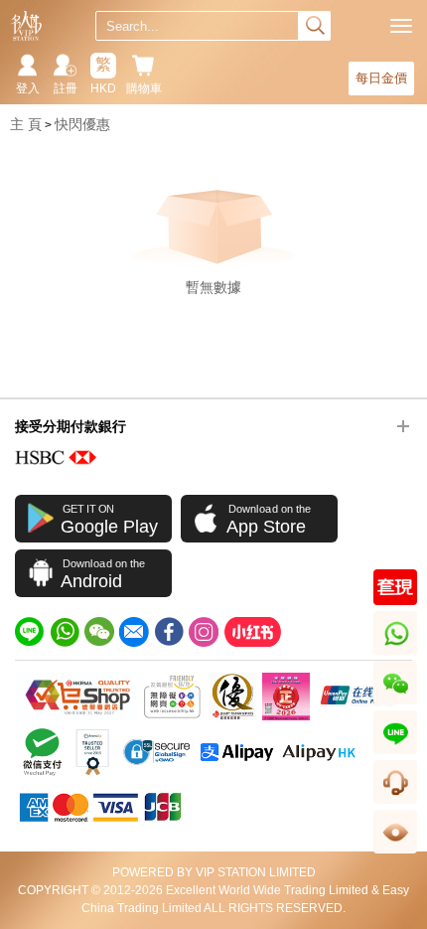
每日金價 (381, 78)
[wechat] (99, 632)
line (395, 753)
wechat (395, 703)
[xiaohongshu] (252, 632)
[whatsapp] (64, 632)
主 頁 (26, 124)
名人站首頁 (26, 26)
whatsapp (396, 654)
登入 (28, 88)
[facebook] (169, 632)
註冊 (65, 88)
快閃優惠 (82, 124)
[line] (30, 632)
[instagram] (203, 632)
